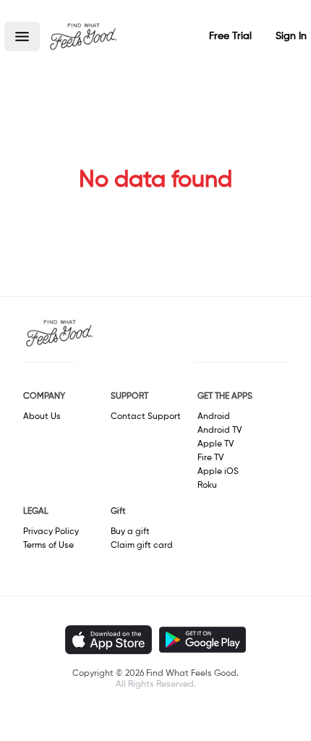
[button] (22, 36)
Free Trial (230, 36)
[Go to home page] (83, 36)
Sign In (291, 36)
